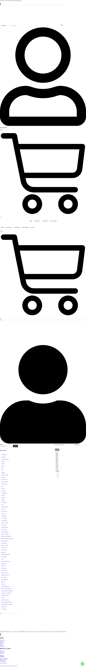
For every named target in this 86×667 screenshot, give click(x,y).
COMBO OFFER (25, 227)
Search (1, 444)
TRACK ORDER (53, 221)
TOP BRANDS (45, 221)
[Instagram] (0, 635)
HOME (30, 221)
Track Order (32, 227)
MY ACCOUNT (3, 127)
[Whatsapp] (82, 663)
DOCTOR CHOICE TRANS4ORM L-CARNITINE (57, 460)
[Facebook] (0, 633)
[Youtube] (0, 3)
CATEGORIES (37, 221)
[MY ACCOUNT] (43, 125)
